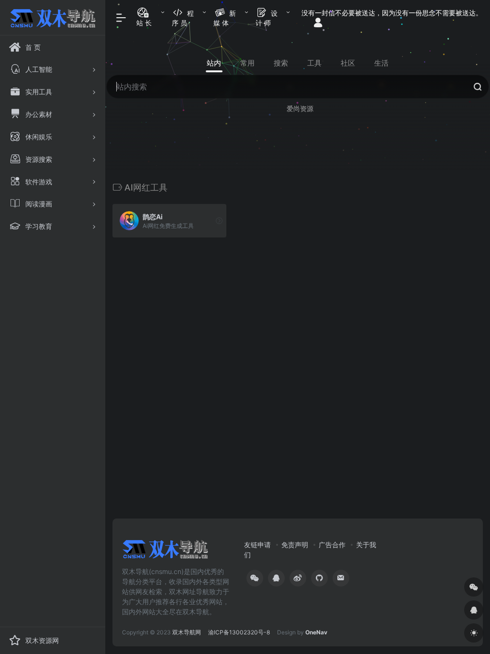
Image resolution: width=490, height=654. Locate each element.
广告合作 (332, 545)
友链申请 (257, 545)
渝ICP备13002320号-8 (239, 632)
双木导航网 (186, 632)
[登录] (318, 23)
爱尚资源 (300, 108)
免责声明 (294, 545)
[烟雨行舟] (165, 552)
